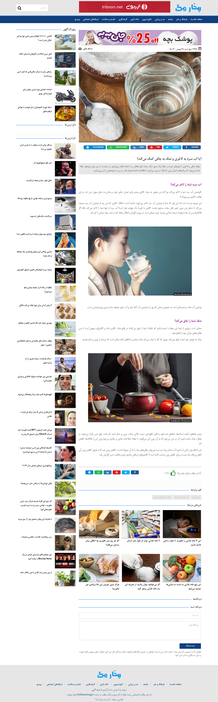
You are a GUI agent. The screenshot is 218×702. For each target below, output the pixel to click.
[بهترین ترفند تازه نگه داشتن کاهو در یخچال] (65, 329)
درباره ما (123, 690)
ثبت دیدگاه (190, 646)
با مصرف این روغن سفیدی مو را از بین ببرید (35, 519)
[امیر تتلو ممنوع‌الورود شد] (65, 168)
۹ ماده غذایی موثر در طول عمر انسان (143, 541)
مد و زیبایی (160, 19)
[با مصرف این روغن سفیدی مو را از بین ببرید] (65, 525)
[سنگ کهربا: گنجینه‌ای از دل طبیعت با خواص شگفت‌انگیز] (65, 113)
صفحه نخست (196, 19)
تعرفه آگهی (96, 690)
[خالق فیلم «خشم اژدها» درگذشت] (65, 186)
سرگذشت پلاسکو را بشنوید (41, 216)
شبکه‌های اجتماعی (91, 19)
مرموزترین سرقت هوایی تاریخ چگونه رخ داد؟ (34, 198)
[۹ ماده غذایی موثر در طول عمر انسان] (141, 524)
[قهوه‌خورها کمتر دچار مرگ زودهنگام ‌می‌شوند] (65, 400)
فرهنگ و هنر (181, 19)
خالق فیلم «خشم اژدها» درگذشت (39, 181)
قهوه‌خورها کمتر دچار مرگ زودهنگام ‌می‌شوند (35, 395)
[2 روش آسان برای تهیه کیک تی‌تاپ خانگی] (65, 311)
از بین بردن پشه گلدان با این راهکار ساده (36, 573)
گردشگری (122, 19)
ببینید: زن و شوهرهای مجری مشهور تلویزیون (34, 270)
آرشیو (105, 690)
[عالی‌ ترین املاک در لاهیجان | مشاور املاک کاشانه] (65, 60)
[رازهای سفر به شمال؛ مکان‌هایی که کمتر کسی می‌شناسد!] (65, 77)
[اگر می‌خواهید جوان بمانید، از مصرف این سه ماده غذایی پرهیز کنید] (141, 568)
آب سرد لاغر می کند (181, 497)
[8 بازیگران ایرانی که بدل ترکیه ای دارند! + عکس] (65, 418)
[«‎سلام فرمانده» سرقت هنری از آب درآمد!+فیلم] (65, 364)
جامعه (170, 19)
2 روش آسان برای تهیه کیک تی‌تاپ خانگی (35, 305)
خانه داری (134, 19)
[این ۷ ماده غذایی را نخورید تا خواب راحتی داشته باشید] (182, 524)
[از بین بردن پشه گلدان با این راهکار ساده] (65, 578)
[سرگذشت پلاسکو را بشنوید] (65, 222)
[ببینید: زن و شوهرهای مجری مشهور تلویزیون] (65, 275)
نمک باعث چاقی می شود (162, 497)
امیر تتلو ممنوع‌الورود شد (42, 163)
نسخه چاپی (87, 49)
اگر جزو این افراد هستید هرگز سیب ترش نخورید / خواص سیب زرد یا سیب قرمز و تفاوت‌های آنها (36, 505)
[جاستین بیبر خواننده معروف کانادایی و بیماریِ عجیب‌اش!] (65, 382)
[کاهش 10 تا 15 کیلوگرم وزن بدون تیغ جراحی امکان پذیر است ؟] (65, 42)
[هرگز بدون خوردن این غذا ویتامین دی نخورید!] (99, 568)
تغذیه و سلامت (108, 19)
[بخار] (188, 8)
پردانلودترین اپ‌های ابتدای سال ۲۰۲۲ (37, 466)
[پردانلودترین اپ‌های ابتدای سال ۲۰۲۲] (65, 471)
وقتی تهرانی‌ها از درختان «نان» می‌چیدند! (36, 484)
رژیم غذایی (196, 497)
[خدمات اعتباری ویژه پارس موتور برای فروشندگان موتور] (65, 95)
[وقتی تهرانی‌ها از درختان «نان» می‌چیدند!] (65, 489)
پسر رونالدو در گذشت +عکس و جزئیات (36, 537)
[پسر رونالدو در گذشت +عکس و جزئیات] (65, 543)
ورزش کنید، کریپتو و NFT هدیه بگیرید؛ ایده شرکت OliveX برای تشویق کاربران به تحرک (35, 434)
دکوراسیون (146, 19)
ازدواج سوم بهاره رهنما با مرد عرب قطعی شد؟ (34, 234)
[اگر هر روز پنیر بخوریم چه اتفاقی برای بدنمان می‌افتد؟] (99, 524)
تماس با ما (113, 690)
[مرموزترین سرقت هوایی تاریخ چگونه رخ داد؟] (65, 204)
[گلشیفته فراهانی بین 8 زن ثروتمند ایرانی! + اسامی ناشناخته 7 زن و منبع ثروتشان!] (65, 453)
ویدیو (77, 19)
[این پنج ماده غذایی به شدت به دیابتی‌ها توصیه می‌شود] (182, 568)
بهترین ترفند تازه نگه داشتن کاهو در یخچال (35, 323)
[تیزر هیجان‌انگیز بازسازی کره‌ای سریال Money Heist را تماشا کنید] (65, 560)
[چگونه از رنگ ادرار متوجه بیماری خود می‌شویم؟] (65, 293)
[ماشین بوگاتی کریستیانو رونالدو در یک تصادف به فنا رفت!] (65, 257)
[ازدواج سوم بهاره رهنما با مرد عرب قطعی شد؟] (65, 240)
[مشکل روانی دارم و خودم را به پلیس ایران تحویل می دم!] (65, 151)
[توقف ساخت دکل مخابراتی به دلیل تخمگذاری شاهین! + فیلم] (65, 347)
